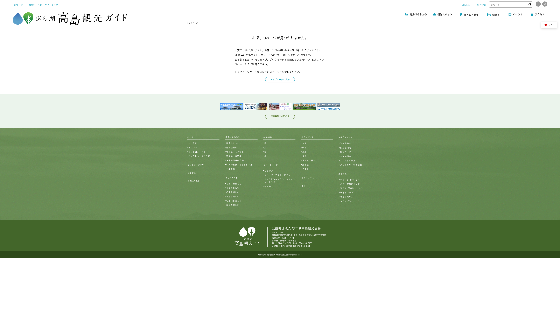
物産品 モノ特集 (235, 151)
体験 (304, 156)
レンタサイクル (348, 160)
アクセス (192, 172)
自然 (304, 143)
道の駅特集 (231, 147)
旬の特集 (268, 137)
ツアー (305, 185)
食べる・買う (308, 160)
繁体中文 (481, 4)
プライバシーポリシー (351, 201)
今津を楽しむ (232, 187)
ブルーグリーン (271, 164)
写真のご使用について (351, 188)
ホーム (191, 137)
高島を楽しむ (232, 205)
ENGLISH (466, 4)
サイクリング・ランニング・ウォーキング (279, 180)
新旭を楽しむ (232, 196)
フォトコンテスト (197, 151)
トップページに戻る (280, 79)
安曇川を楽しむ (234, 200)
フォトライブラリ (196, 164)
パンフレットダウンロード (201, 156)
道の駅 (305, 164)
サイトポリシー (348, 196)
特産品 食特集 (234, 156)
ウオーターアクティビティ (277, 175)
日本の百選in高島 (235, 160)
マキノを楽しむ (234, 183)
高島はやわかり (233, 137)
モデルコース (308, 177)
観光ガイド (345, 151)
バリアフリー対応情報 (351, 164)
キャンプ (268, 170)
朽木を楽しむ (232, 192)
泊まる (305, 169)
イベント (192, 147)
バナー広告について (350, 184)
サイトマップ (51, 4)
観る (304, 147)
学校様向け (345, 143)
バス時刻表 (345, 156)
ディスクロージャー (350, 179)
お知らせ (18, 4)
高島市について (234, 143)
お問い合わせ (35, 4)
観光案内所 (345, 147)
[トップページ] (70, 18)
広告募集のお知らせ (280, 116)
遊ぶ (304, 151)
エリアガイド (232, 177)
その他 (267, 186)
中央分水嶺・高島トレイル (239, 164)
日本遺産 (230, 169)
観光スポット (308, 137)
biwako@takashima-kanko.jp (295, 245)
